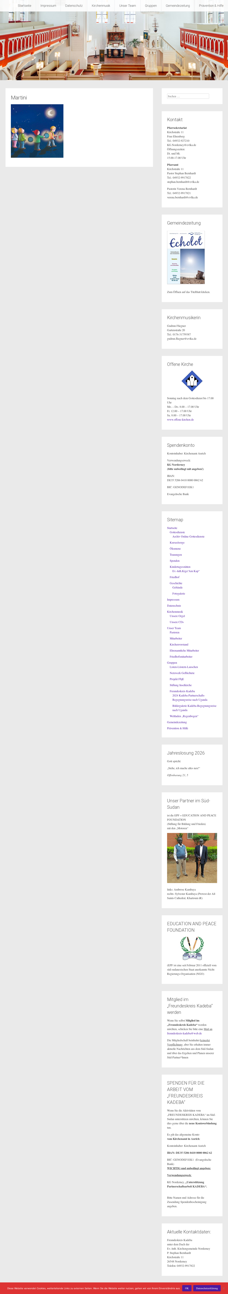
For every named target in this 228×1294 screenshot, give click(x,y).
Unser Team (127, 5)
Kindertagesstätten (180, 566)
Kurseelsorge (177, 542)
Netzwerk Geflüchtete (182, 673)
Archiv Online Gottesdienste (188, 536)
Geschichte (176, 583)
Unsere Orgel (177, 616)
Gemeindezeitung (178, 5)
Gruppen (151, 5)
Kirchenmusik (101, 5)
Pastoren (174, 632)
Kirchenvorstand (179, 644)
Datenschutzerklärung (207, 1288)
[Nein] (223, 1288)
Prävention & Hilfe (211, 5)
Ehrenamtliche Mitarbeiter (184, 650)
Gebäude (177, 587)
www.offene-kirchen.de (180, 419)
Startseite (24, 5)
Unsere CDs (177, 622)
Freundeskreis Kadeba (182, 691)
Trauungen (176, 554)
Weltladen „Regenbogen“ (184, 716)
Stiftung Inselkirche (181, 685)
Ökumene (175, 548)
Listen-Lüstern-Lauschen (184, 667)
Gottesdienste (177, 532)
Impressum (48, 5)
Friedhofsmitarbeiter (181, 656)
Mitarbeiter (176, 638)
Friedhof (174, 577)
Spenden (175, 560)
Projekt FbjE (177, 679)
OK (187, 1288)
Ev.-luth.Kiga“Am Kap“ (186, 571)
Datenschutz (74, 5)
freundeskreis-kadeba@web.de (184, 1033)
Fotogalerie (178, 593)
